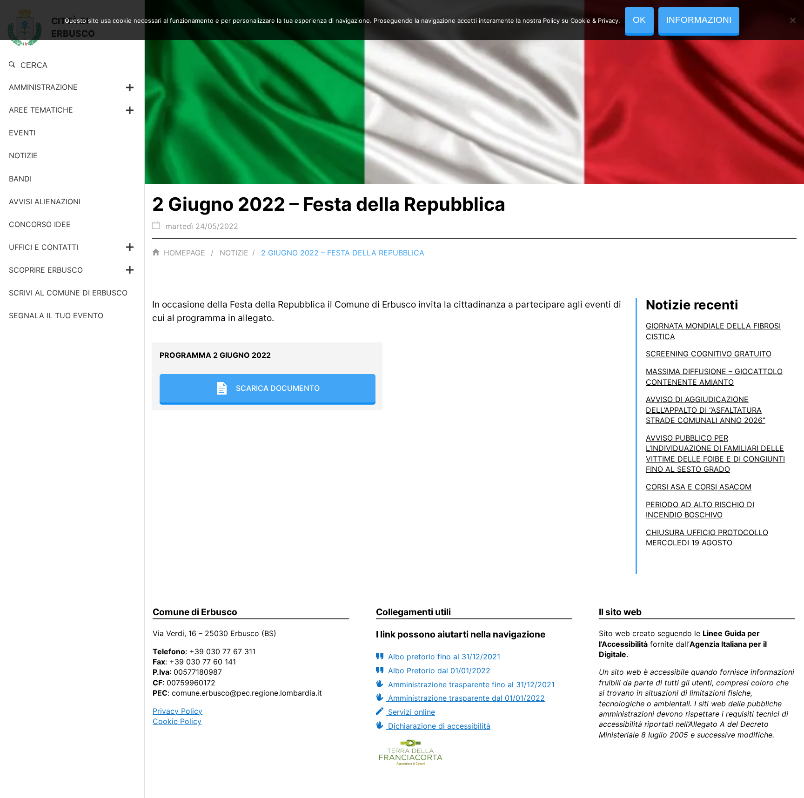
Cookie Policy (177, 721)
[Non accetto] (792, 20)
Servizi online (410, 712)
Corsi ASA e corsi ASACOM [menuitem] (698, 486)
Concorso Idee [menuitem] (40, 224)
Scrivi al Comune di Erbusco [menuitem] (68, 292)
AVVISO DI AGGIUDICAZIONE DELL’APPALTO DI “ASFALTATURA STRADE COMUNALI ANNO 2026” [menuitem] (705, 410)
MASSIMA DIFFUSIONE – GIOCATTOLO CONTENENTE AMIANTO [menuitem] (714, 376)
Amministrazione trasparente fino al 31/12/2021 (470, 684)
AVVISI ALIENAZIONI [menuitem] (44, 201)
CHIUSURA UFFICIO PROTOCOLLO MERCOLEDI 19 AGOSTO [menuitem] (707, 537)
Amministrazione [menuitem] (43, 87)
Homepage (184, 252)
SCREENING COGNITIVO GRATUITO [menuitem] (708, 353)
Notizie (234, 252)
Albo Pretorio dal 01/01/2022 (438, 670)
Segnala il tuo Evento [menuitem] (56, 315)
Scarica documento (278, 388)
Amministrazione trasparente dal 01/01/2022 (465, 698)
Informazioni (698, 20)
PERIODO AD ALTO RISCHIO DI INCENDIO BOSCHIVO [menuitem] (700, 509)
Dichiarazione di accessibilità (438, 726)
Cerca (33, 65)
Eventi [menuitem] (22, 132)
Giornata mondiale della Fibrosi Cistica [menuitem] (713, 331)
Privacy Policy (177, 711)
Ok (639, 20)
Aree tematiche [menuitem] (41, 109)
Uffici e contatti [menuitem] (43, 247)
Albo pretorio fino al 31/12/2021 (443, 656)
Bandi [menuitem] (20, 178)
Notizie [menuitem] (23, 155)
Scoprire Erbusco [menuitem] (46, 270)
